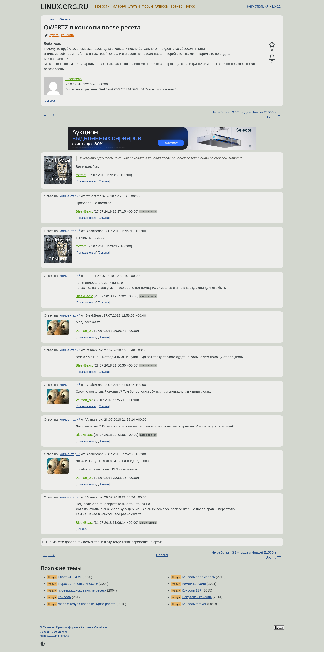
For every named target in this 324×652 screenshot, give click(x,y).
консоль (67, 35)
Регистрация (257, 6)
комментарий (70, 196)
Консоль (64, 597)
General (65, 19)
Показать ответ (86, 181)
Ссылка (50, 100)
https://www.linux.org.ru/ (54, 635)
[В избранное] (272, 45)
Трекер (176, 6)
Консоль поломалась (198, 577)
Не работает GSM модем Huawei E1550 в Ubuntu (244, 114)
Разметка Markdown (94, 627)
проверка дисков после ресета (82, 590)
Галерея (118, 6)
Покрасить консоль (197, 597)
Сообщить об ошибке (54, 631)
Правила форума (67, 627)
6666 (51, 115)
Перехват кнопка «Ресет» (78, 584)
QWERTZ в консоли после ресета (92, 27)
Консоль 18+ (192, 590)
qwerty (54, 35)
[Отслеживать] (272, 57)
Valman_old (84, 331)
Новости (102, 6)
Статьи (134, 6)
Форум (147, 6)
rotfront (81, 175)
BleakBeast (73, 79)
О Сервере (47, 627)
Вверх (279, 627)
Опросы (162, 6)
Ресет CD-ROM (70, 577)
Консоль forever (194, 604)
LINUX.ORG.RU (64, 6)
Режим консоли (194, 584)
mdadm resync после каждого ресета (87, 604)
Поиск (189, 6)
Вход (276, 6)
